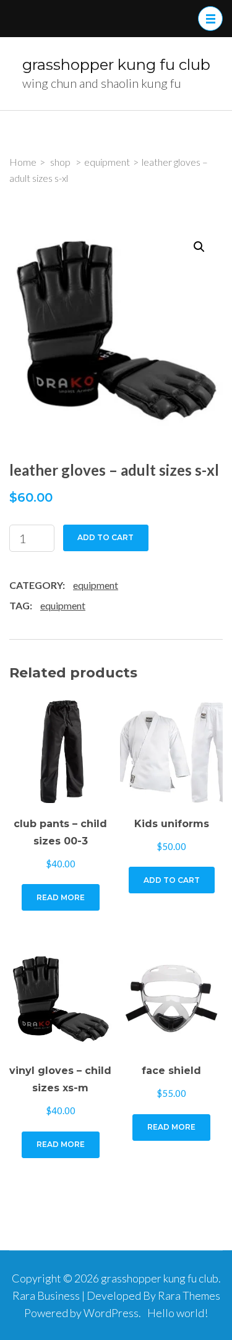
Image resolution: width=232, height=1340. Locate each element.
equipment (95, 585)
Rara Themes (189, 1295)
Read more (61, 897)
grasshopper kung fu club (116, 65)
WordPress (111, 1313)
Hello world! (177, 1313)
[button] (199, 247)
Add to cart (105, 537)
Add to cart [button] (172, 880)
